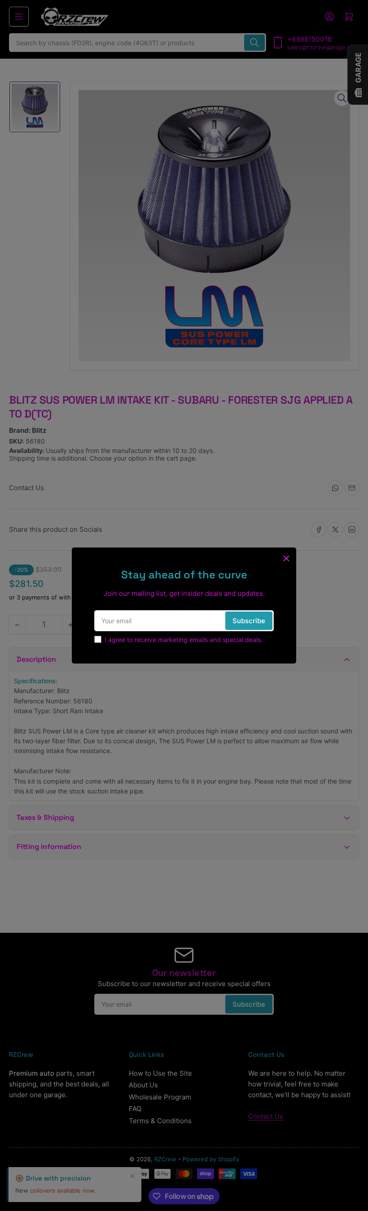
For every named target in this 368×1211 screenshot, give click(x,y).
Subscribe (248, 620)
